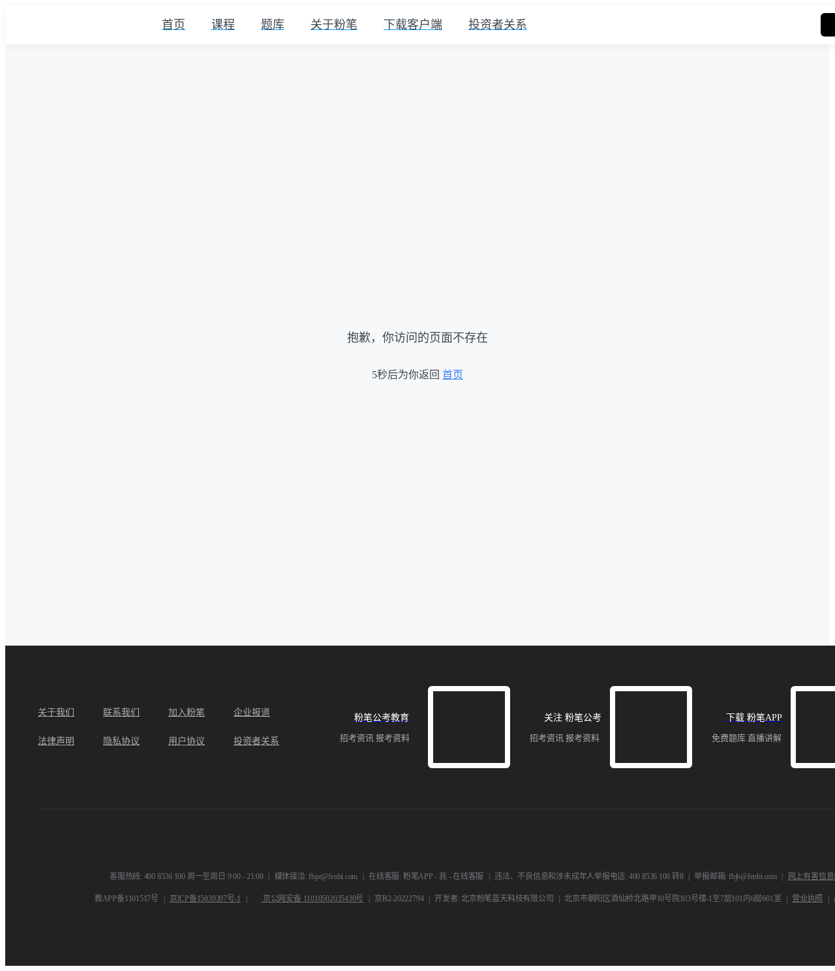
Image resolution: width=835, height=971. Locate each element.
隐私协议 (121, 741)
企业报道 (252, 712)
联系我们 (121, 712)
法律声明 (56, 741)
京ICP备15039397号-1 (205, 898)
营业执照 (807, 898)
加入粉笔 (186, 712)
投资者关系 (256, 741)
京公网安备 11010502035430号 (312, 898)
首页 (452, 374)
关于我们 (56, 712)
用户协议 (186, 741)
